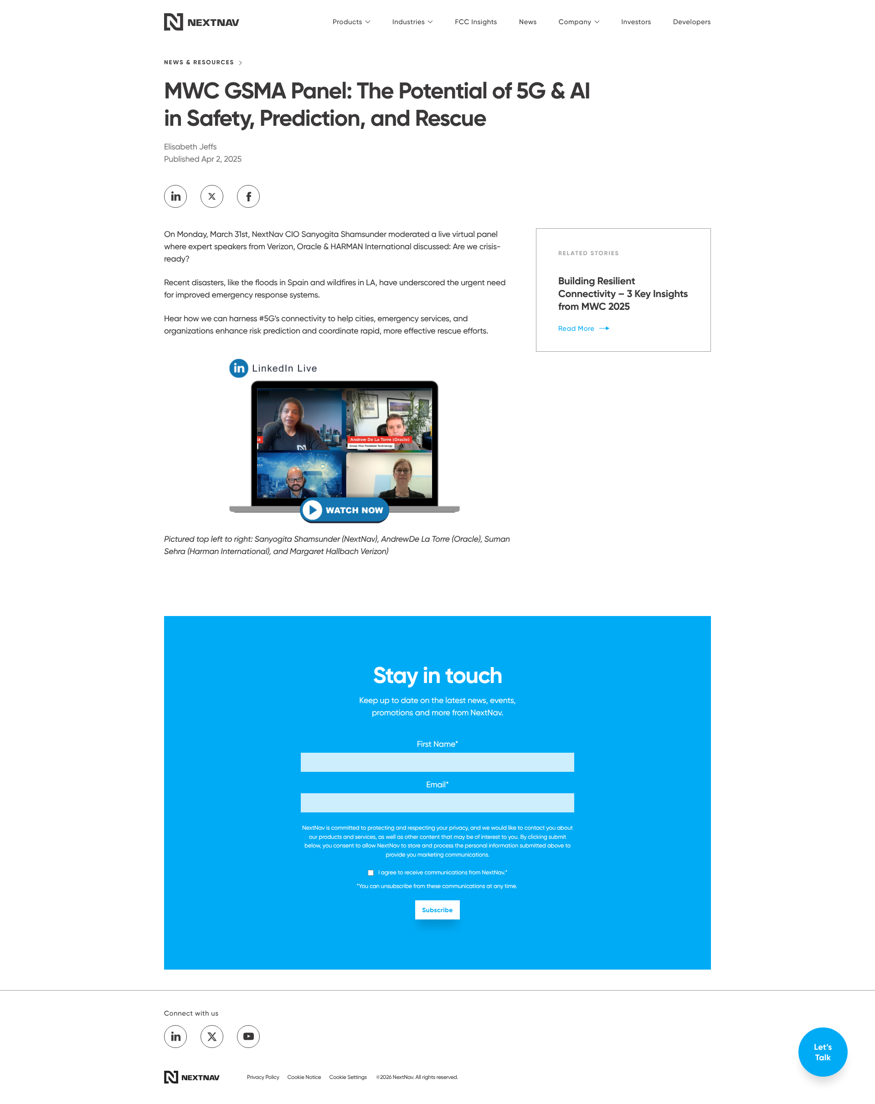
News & (199, 62)
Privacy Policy (263, 1076)
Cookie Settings (348, 1076)
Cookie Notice (304, 1076)
